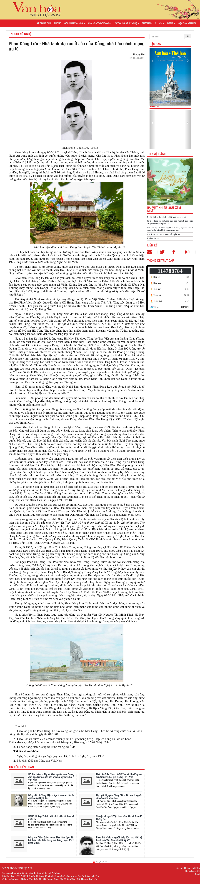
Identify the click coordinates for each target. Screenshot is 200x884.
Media (170, 23)
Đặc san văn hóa (187, 23)
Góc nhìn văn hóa (73, 23)
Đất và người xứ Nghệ (126, 23)
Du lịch (159, 23)
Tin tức (57, 23)
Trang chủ (45, 23)
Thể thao (147, 23)
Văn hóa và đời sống (99, 23)
